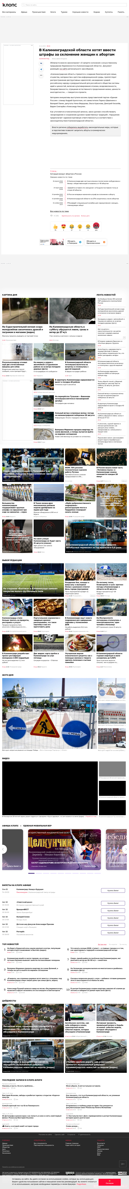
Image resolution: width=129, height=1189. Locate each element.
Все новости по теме (59, 211)
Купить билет (113, 890)
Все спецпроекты (40, 1143)
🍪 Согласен (109, 1182)
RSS (98, 1155)
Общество (6, 1147)
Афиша (24, 12)
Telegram (100, 1145)
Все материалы (9, 12)
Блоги (53, 12)
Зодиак (96, 12)
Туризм (64, 12)
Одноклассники (103, 1149)
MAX (98, 1147)
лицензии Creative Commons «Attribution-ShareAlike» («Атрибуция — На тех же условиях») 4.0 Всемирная (96, 1174)
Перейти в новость (92, 816)
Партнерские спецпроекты (44, 1145)
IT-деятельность (84, 1134)
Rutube (99, 1151)
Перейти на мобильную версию (13, 1167)
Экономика (6, 1153)
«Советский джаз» (24, 902)
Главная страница (72, 1143)
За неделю (113, 944)
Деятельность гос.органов (71, 216)
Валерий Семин (23, 917)
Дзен (99, 1153)
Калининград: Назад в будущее (30, 889)
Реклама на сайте (45, 1134)
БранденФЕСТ (23, 909)
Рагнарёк (20, 931)
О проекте (71, 1134)
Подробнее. (82, 1184)
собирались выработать (77, 127)
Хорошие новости (80, 12)
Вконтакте (101, 1143)
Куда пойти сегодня (73, 1145)
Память (121, 12)
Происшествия (38, 12)
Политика (5, 1151)
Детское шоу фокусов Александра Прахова (35, 924)
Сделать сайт (59, 1134)
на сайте (63, 69)
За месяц (123, 944)
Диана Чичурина (61, 58)
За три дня (102, 944)
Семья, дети (85, 216)
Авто (4, 1149)
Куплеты (109, 12)
